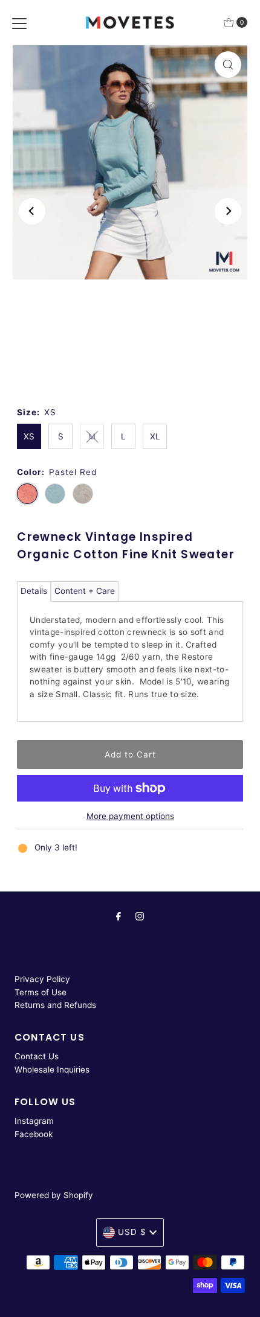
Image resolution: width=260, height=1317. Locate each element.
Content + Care (84, 591)
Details (34, 591)
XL (155, 436)
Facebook (34, 1134)
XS (29, 436)
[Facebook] (118, 916)
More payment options (130, 816)
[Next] (228, 211)
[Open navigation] (19, 22)
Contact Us (37, 1056)
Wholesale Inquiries (52, 1069)
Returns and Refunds (55, 1005)
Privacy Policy (42, 979)
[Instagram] (139, 916)
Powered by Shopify (54, 1195)
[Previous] (32, 211)
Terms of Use (41, 992)
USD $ (132, 1232)
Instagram (34, 1121)
